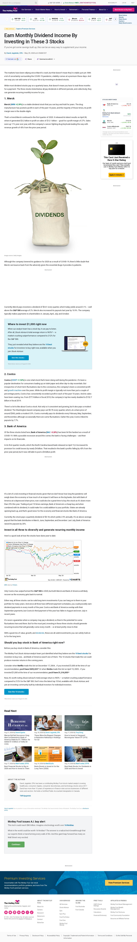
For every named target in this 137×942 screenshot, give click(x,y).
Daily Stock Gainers (123, 20)
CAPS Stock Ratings (98, 905)
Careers (40, 910)
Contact (40, 919)
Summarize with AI (46, 59)
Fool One (63, 920)
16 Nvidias (69, 825)
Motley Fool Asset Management (121, 904)
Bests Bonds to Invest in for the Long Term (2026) (46, 767)
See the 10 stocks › (16, 692)
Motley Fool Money (63, 924)
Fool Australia (80, 906)
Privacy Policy (24, 935)
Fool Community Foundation (120, 915)
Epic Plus (63, 914)
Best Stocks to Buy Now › (123, 9)
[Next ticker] (115, 19)
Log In (124, 3)
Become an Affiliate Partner (120, 918)
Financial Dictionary (100, 915)
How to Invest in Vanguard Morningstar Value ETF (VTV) (76, 736)
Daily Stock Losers (125, 23)
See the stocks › (18, 358)
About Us (40, 906)
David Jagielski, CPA (15, 53)
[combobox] (19, 2)
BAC (49, 432)
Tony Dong (79, 732)
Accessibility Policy (53, 935)
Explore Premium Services (25, 29)
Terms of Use (11, 935)
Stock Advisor (64, 907)
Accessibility (112, 3)
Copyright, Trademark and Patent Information (78, 935)
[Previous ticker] (7, 19)
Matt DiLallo (50, 763)
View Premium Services (118, 883)
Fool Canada (80, 910)
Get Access (105, 116)
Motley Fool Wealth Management (117, 908)
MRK (13, 104)
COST (14, 380)
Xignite (21, 919)
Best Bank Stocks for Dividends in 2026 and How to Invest (78, 767)
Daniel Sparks (20, 732)
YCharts (14, 585)
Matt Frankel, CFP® (22, 763)
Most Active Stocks (123, 16)
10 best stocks (81, 653)
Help (132, 3)
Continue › (16, 844)
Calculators (97, 912)
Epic (61, 911)
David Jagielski (8, 808)
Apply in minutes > (116, 175)
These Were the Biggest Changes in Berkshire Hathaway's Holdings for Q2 (47, 737)
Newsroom (41, 916)
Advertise (40, 922)
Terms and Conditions (105, 935)
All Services (63, 904)
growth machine (15, 390)
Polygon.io (29, 919)
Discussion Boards (100, 909)
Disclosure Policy (38, 935)
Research (40, 913)
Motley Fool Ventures (118, 912)
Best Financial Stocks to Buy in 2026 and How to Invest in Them (16, 767)
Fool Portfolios (64, 917)
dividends (40, 633)
